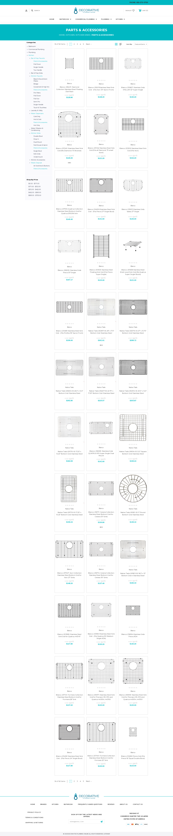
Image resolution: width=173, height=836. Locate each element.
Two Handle (38, 70)
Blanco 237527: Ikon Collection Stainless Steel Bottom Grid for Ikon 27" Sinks (69, 575)
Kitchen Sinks (35, 133)
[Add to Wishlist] (69, 76)
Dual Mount (38, 142)
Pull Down (37, 64)
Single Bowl (38, 151)
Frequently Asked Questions (90, 804)
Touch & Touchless (40, 107)
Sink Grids (37, 154)
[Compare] (74, 76)
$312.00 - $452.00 (35, 189)
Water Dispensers (37, 113)
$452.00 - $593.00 (35, 192)
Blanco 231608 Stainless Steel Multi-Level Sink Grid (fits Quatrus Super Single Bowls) (133, 272)
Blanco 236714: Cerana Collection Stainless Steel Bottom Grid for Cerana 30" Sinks (101, 575)
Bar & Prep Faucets (38, 58)
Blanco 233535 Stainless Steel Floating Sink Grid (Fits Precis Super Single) (101, 272)
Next (88, 44)
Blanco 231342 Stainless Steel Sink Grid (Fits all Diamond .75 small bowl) (101, 150)
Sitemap (107, 834)
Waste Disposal (36, 163)
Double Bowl (38, 136)
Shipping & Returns (34, 823)
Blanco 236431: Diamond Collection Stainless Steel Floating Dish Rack (69, 89)
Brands (43, 804)
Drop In (36, 139)
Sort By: (129, 44)
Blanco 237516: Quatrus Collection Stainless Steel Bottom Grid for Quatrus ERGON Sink (69, 211)
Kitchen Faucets (36, 76)
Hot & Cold (37, 119)
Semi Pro (37, 102)
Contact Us (138, 804)
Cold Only (37, 116)
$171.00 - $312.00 (35, 186)
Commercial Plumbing (85, 19)
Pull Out (36, 99)
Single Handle (38, 67)
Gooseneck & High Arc (41, 87)
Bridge (36, 84)
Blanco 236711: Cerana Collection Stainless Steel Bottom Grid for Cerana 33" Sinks (101, 514)
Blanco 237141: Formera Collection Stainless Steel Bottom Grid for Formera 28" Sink (69, 697)
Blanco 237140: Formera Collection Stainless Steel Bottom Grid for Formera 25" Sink (101, 758)
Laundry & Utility (37, 110)
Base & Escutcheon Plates (40, 80)
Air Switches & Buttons (42, 166)
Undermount (38, 157)
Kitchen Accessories (38, 160)
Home (51, 19)
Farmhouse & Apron (41, 145)
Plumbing (105, 19)
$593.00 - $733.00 (35, 195)
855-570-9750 (142, 2)
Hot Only (37, 125)
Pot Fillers (37, 93)
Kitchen (119, 19)
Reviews (111, 804)
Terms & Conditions (34, 817)
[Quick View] (65, 76)
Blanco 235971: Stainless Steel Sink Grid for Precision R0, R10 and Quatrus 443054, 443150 (101, 697)
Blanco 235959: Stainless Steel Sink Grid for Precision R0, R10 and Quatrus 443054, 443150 (133, 697)
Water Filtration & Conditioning (37, 129)
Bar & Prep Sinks (37, 73)
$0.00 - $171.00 (34, 183)
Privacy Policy (34, 812)
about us (123, 804)
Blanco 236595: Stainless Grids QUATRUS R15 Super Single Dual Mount (101, 453)
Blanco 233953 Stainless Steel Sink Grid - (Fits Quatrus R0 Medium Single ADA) (101, 636)
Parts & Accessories (40, 61)
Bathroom (64, 19)
